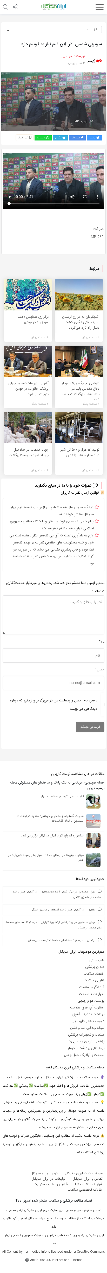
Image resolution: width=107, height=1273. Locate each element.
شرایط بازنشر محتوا (89, 1184)
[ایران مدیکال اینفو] (53, 7)
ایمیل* (99, 669)
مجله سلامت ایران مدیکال (84, 1173)
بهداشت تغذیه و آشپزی (87, 1014)
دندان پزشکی (94, 967)
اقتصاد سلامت (94, 973)
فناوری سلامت (94, 980)
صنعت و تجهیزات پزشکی (86, 1034)
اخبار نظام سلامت (91, 994)
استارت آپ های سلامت (87, 1007)
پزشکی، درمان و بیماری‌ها (86, 1041)
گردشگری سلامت (91, 987)
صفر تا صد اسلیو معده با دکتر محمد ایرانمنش (54, 940)
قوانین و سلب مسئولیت (51, 1184)
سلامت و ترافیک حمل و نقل (84, 1055)
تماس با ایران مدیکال (87, 1179)
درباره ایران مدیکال (44, 1173)
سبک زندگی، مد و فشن (87, 1028)
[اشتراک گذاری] (15, 7)
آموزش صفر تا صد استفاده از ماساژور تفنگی (56, 910)
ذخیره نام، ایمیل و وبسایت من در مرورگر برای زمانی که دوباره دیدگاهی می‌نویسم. (53, 704)
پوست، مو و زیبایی (91, 1000)
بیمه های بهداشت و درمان (85, 1048)
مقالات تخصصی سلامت (85, 1189)
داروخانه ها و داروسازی (87, 1021)
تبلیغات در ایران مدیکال (48, 1179)
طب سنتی (96, 960)
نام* (101, 642)
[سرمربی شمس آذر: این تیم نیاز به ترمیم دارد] (53, 102)
